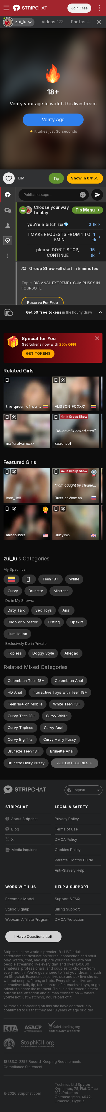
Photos (83, 21)
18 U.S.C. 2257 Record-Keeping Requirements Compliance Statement (42, 1064)
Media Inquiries (24, 850)
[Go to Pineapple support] (10, 1043)
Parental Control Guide (74, 860)
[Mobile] (29, 579)
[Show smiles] (82, 194)
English (79, 790)
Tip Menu (85, 210)
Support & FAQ (67, 899)
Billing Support (67, 909)
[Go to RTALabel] (11, 1028)
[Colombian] (11, 579)
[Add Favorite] (9, 178)
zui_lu (10, 558)
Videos (53, 21)
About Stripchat (24, 819)
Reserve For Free (42, 302)
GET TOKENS (38, 354)
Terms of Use (66, 829)
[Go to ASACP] (33, 1029)
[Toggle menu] (6, 8)
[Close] (97, 338)
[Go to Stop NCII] (38, 1043)
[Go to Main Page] (33, 8)
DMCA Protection (69, 920)
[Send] (97, 195)
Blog (15, 829)
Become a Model (19, 899)
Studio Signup (17, 909)
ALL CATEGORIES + (74, 763)
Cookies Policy (68, 850)
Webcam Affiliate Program (27, 920)
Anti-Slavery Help (70, 870)
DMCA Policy (66, 840)
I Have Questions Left (33, 936)
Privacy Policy (67, 819)
